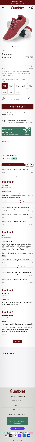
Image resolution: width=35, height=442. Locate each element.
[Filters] (27, 164)
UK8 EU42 (23, 85)
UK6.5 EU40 (11, 85)
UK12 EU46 (17, 91)
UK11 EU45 (11, 91)
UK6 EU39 (4, 85)
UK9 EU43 (30, 85)
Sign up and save (17, 414)
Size (3, 81)
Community (17, 401)
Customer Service (17, 396)
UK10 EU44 (4, 91)
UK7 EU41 (17, 85)
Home (3, 50)
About (17, 405)
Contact (17, 409)
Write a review (13, 165)
